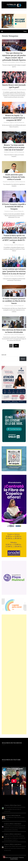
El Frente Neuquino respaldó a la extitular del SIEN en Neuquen (14, 206)
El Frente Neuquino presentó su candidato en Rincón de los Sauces (14, 301)
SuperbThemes (14, 858)
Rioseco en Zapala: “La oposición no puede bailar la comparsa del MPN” (14, 117)
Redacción (23, 62)
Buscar (4, 354)
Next (16, 345)
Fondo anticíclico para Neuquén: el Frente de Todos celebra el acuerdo (14, 177)
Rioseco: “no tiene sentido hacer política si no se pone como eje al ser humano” (14, 147)
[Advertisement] (14, 674)
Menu (25, 31)
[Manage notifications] (4, 857)
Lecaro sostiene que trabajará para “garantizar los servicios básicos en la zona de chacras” (14, 271)
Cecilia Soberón (22, 89)
